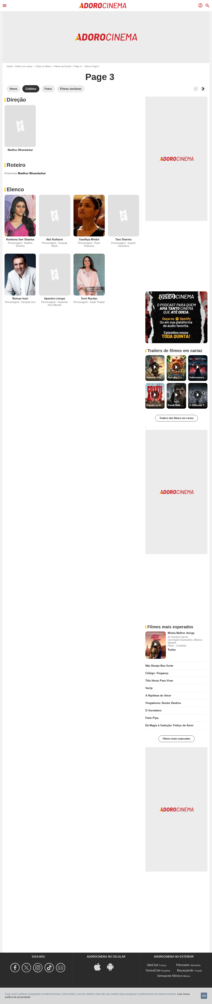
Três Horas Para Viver (159, 680)
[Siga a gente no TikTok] (50, 967)
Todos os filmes (43, 66)
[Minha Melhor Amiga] (155, 645)
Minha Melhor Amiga (181, 633)
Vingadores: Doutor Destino (163, 703)
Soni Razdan (89, 298)
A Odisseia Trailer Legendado (198, 405)
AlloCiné (152, 965)
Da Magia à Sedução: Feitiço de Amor (169, 725)
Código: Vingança (156, 673)
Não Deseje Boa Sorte (159, 665)
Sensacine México (169, 975)
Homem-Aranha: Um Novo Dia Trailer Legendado (155, 377)
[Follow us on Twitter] (27, 967)
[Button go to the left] (195, 88)
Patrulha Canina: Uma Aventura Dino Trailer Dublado (177, 377)
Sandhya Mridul (89, 239)
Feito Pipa (151, 717)
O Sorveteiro (153, 710)
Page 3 (77, 66)
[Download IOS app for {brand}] (100, 966)
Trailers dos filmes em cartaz (176, 418)
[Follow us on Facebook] (15, 967)
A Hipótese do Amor (158, 695)
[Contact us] (61, 967)
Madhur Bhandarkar (20, 149)
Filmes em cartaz (24, 66)
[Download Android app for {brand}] (112, 966)
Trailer (172, 649)
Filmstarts (183, 965)
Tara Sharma (123, 239)
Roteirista (11, 173)
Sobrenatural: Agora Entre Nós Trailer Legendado (198, 377)
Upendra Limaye (54, 298)
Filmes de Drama (62, 66)
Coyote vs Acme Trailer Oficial (155, 405)
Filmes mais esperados (176, 738)
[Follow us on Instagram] (38, 967)
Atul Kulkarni (54, 239)
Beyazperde (185, 970)
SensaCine (153, 970)
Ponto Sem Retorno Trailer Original (177, 405)
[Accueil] (102, 5)
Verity (149, 688)
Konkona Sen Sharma (20, 239)
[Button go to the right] (202, 88)
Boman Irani (20, 298)
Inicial (9, 66)
